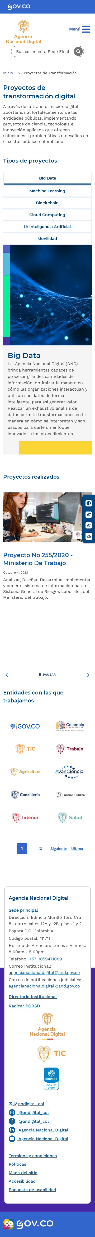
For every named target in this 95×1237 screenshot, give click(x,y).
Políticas (17, 1164)
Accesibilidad (22, 1181)
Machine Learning (47, 190)
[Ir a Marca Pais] (9, 1224)
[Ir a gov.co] (35, 1224)
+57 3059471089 (45, 958)
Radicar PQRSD (24, 1005)
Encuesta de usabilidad (32, 1189)
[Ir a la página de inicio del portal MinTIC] (51, 1054)
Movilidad (47, 238)
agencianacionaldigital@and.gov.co (44, 972)
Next (88, 675)
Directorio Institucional (33, 996)
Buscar (78, 51)
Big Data (47, 178)
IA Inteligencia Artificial (47, 226)
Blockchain (47, 202)
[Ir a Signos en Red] (88, 536)
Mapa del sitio (23, 1172)
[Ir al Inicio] (25, 33)
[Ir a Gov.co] (21, 6)
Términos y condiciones (33, 1155)
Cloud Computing (47, 214)
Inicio (8, 73)
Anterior (7, 675)
